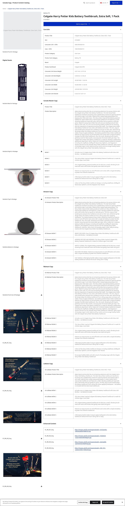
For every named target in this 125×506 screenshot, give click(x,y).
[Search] (84, 2)
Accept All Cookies (108, 502)
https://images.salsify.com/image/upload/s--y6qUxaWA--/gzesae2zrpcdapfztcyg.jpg (90, 442)
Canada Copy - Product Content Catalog (16, 3)
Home (4, 8)
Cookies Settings (83, 502)
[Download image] (41, 103)
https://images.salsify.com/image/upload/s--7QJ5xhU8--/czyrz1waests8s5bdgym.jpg (90, 436)
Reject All (95, 502)
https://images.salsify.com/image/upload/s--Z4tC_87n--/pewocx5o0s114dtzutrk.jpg (90, 449)
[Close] (122, 502)
